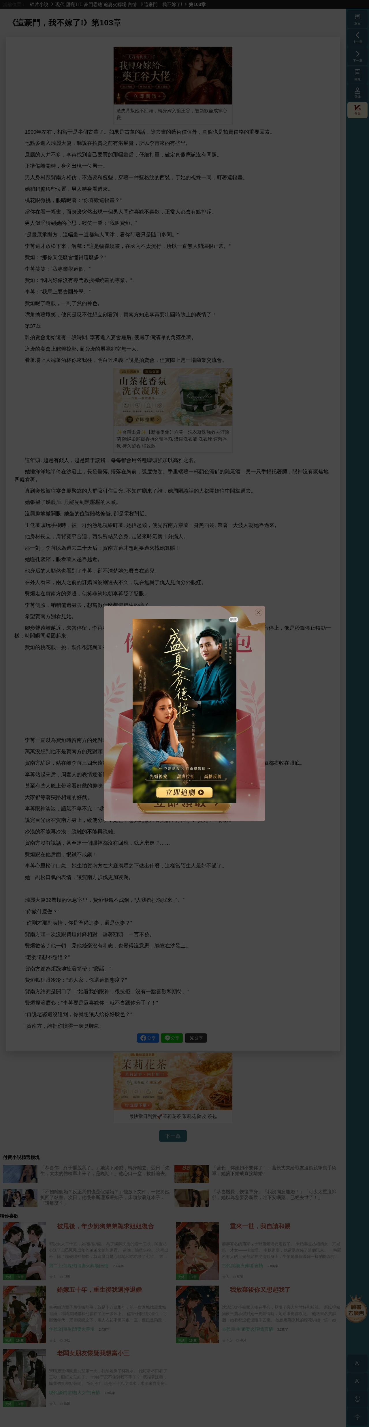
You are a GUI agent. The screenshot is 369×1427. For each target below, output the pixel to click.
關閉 (233, 619)
